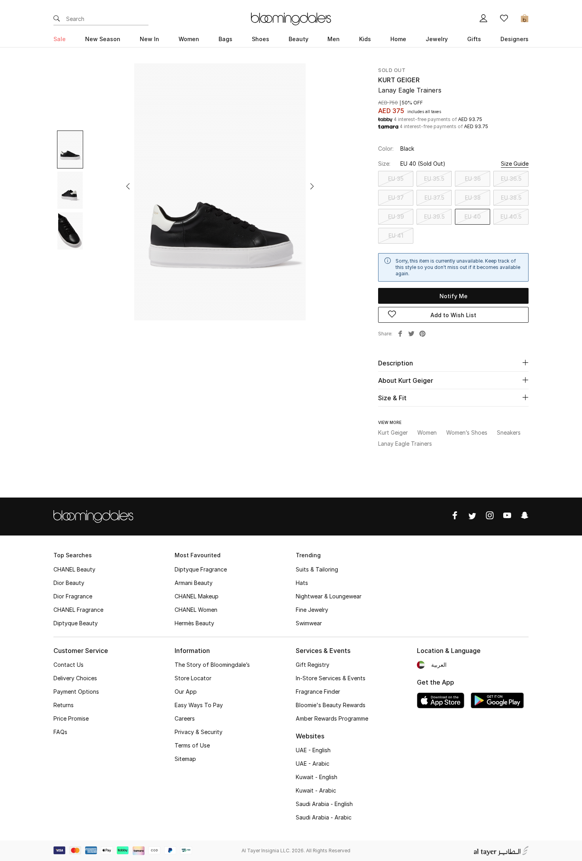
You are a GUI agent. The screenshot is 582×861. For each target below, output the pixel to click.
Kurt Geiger (399, 80)
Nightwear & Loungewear (328, 596)
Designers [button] (514, 39)
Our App (186, 691)
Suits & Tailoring (317, 569)
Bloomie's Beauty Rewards (330, 705)
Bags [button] (225, 39)
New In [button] (149, 39)
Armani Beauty (194, 582)
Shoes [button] (260, 39)
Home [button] (398, 39)
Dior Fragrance (72, 596)
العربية (439, 664)
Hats (302, 582)
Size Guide (515, 163)
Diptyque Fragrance (201, 569)
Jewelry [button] (437, 39)
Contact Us (68, 664)
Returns (63, 705)
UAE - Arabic (312, 763)
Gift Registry (312, 664)
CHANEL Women (196, 609)
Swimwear (309, 623)
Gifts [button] (474, 39)
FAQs (60, 732)
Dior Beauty (68, 582)
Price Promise (71, 718)
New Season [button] (102, 39)
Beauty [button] (298, 39)
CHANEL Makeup (197, 596)
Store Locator (193, 678)
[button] (128, 186)
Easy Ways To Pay (199, 705)
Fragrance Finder (318, 691)
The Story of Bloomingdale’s (212, 664)
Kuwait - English (316, 777)
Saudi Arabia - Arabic (324, 817)
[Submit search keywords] (56, 19)
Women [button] (189, 39)
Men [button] (333, 39)
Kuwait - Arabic (316, 790)
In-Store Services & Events (330, 678)
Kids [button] (365, 39)
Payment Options (76, 691)
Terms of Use (192, 745)
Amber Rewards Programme (332, 718)
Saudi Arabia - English (324, 803)
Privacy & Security (199, 732)
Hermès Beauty (194, 623)
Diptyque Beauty (75, 623)
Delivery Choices (75, 678)
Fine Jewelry (312, 609)
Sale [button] (59, 39)
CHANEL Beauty (74, 569)
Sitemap (185, 758)
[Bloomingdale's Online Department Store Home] (291, 18)
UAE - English (313, 750)
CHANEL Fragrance (78, 609)
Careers (185, 718)
